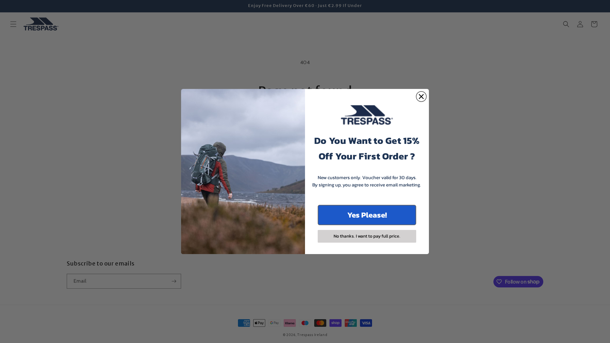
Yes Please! (367, 214)
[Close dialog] (421, 96)
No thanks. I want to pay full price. (367, 236)
